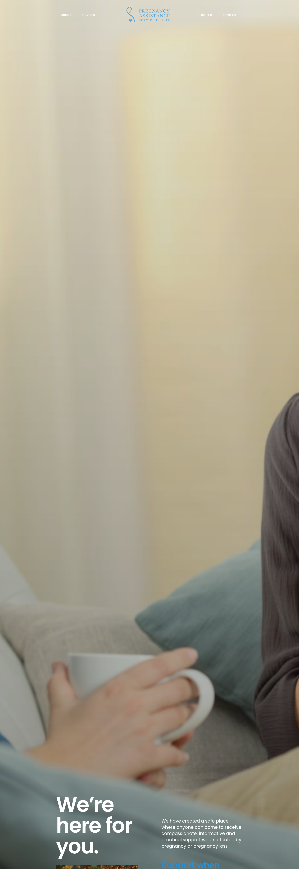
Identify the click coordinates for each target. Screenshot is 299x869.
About (66, 15)
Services (88, 15)
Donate (207, 15)
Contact (230, 15)
